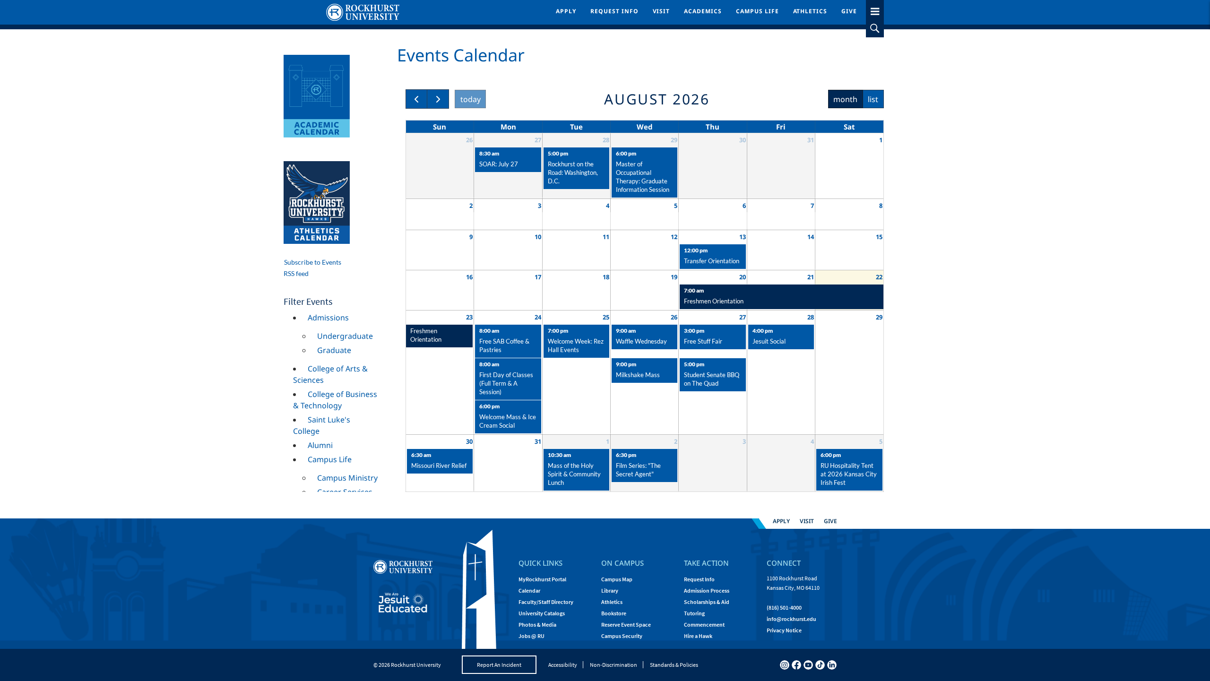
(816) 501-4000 (784, 607)
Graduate (334, 350)
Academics (703, 11)
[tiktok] (820, 665)
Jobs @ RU (531, 635)
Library (609, 590)
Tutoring (694, 613)
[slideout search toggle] (875, 28)
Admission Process (706, 590)
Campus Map (616, 579)
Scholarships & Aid (706, 601)
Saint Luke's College (321, 425)
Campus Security (621, 635)
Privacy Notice (784, 630)
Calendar (529, 590)
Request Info (614, 11)
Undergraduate (345, 336)
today (470, 99)
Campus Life (757, 11)
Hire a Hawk (698, 635)
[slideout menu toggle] (875, 9)
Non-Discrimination (613, 664)
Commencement (704, 624)
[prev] (417, 99)
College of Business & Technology (335, 400)
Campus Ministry (347, 478)
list (873, 99)
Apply (566, 11)
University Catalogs (542, 613)
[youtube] (808, 665)
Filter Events (308, 301)
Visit (661, 11)
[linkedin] (832, 665)
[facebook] (796, 665)
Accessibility (562, 664)
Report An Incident (499, 664)
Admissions (328, 317)
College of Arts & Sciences (330, 374)
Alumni (320, 445)
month (845, 99)
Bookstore (613, 613)
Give (849, 11)
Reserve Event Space (626, 624)
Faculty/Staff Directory (546, 601)
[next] (438, 99)
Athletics (810, 11)
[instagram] (784, 665)
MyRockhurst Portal (542, 579)
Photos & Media (537, 624)
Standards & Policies (674, 664)
